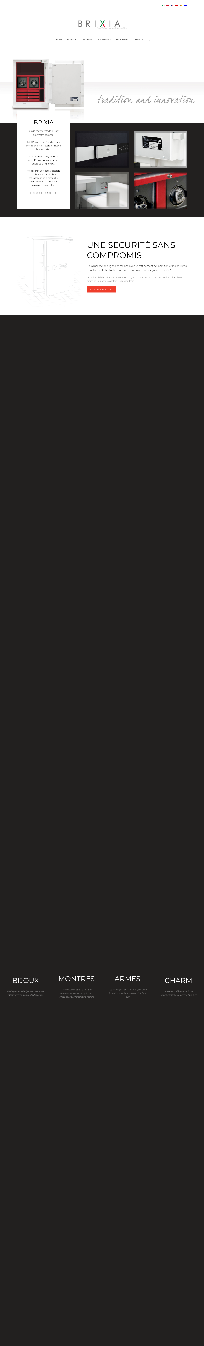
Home (59, 39)
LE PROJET (72, 39)
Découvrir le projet (101, 289)
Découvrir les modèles (43, 193)
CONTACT (138, 39)
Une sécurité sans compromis (131, 250)
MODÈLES (87, 39)
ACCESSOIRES (104, 39)
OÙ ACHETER (122, 39)
